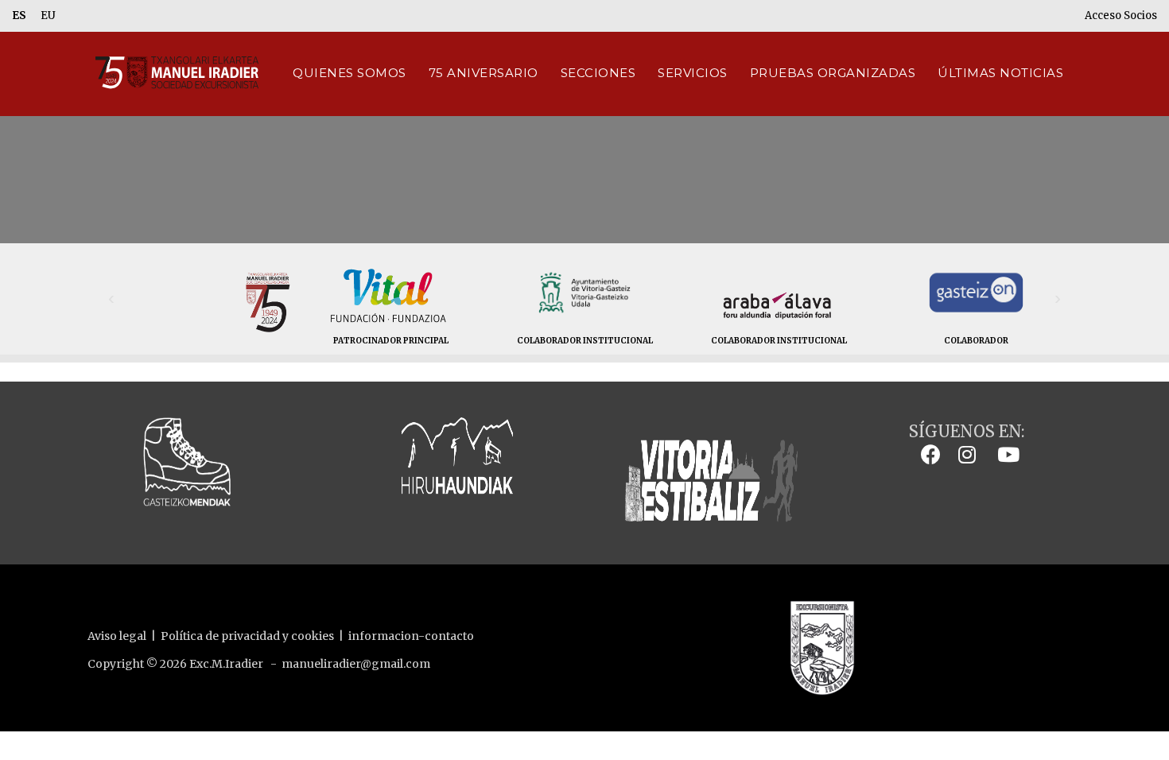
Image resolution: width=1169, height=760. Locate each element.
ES (19, 15)
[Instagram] (963, 454)
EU (48, 15)
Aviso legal (116, 636)
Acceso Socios (1121, 15)
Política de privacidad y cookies (247, 636)
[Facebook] (927, 454)
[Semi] (266, 313)
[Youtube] (1004, 454)
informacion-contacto (411, 636)
